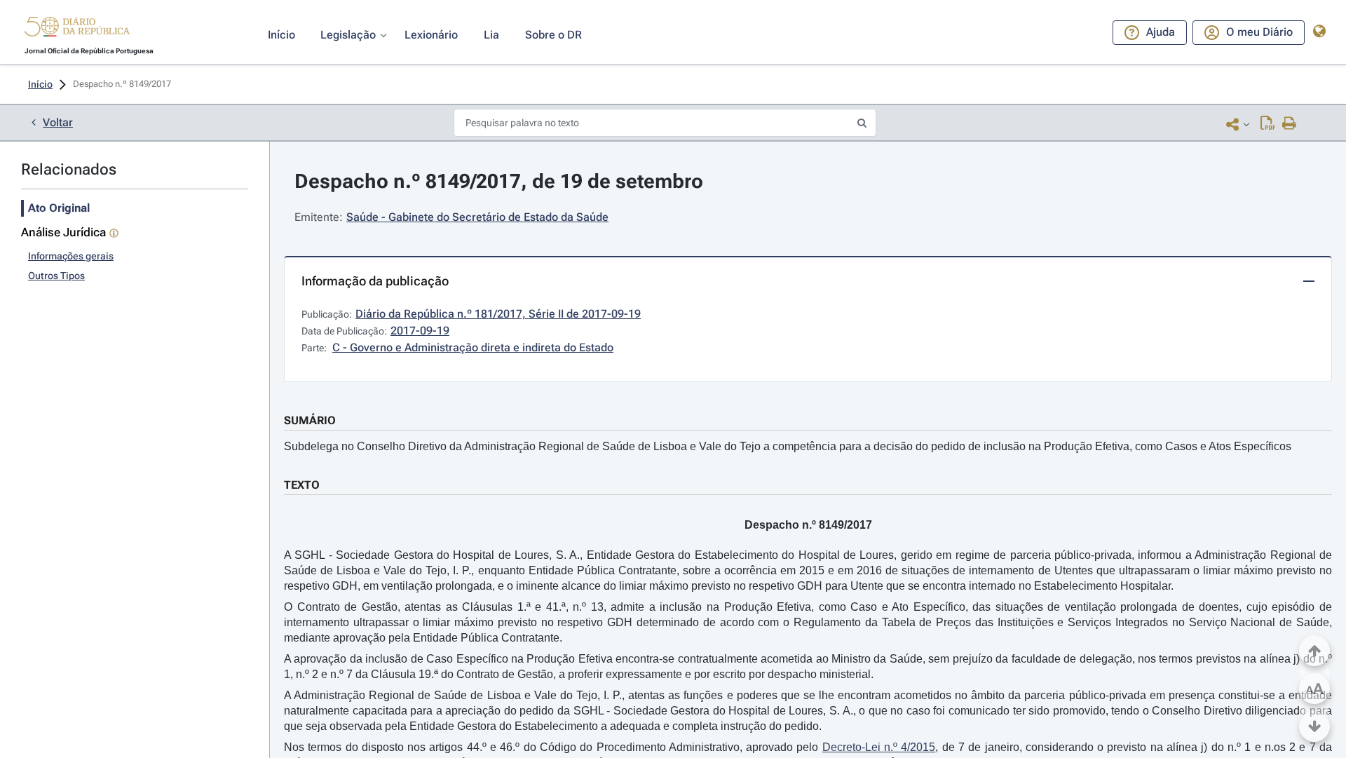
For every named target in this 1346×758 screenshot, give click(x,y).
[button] (77, 29)
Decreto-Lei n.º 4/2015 (879, 747)
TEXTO (302, 485)
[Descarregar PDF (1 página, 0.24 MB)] (1267, 124)
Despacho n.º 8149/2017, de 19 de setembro (498, 181)
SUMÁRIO (310, 420)
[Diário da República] (77, 30)
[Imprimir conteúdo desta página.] (1289, 124)
